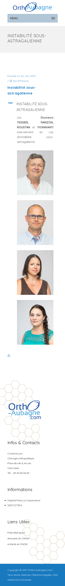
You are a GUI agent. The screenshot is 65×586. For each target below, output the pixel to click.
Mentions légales (41, 574)
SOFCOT (12, 505)
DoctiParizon (21, 80)
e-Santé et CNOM (17, 544)
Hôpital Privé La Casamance (23, 500)
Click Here (13, 468)
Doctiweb (25, 579)
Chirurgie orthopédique (20, 458)
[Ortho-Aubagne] (32, 7)
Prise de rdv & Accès (19, 463)
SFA (20, 505)
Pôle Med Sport (16, 532)
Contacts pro (15, 453)
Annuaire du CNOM (18, 538)
